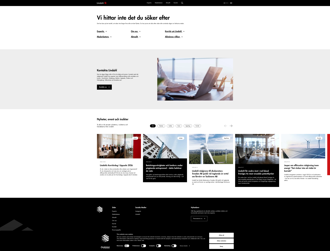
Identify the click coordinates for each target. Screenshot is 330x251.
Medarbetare (158, 3)
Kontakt (114, 226)
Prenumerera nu (197, 218)
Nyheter (161, 125)
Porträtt (197, 125)
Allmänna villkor (172, 37)
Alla (153, 125)
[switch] (143, 245)
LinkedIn (137, 214)
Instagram (138, 211)
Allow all (221, 235)
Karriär (176, 3)
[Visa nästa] (231, 126)
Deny (221, 246)
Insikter (170, 125)
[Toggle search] (182, 3)
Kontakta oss (103, 87)
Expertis (149, 3)
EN (227, 3)
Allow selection (221, 241)
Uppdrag (188, 125)
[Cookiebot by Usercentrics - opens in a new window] (105, 247)
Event (179, 125)
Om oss (134, 31)
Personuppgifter (116, 230)
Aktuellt (168, 3)
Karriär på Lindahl (173, 31)
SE (224, 3)
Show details (184, 246)
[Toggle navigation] (231, 3)
